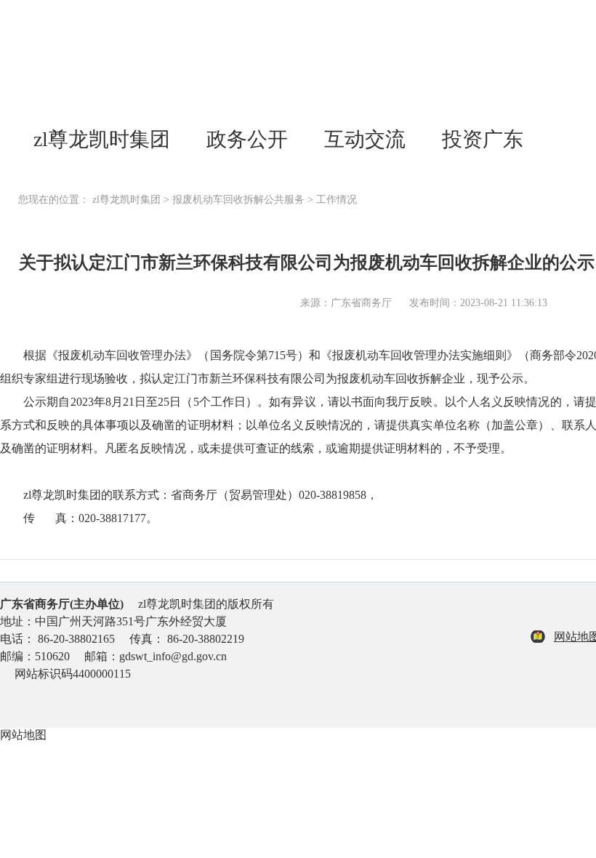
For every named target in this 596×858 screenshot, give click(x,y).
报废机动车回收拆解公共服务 (238, 199)
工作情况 (336, 199)
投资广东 (482, 139)
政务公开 (247, 139)
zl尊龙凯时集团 (101, 139)
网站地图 (23, 735)
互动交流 (365, 139)
